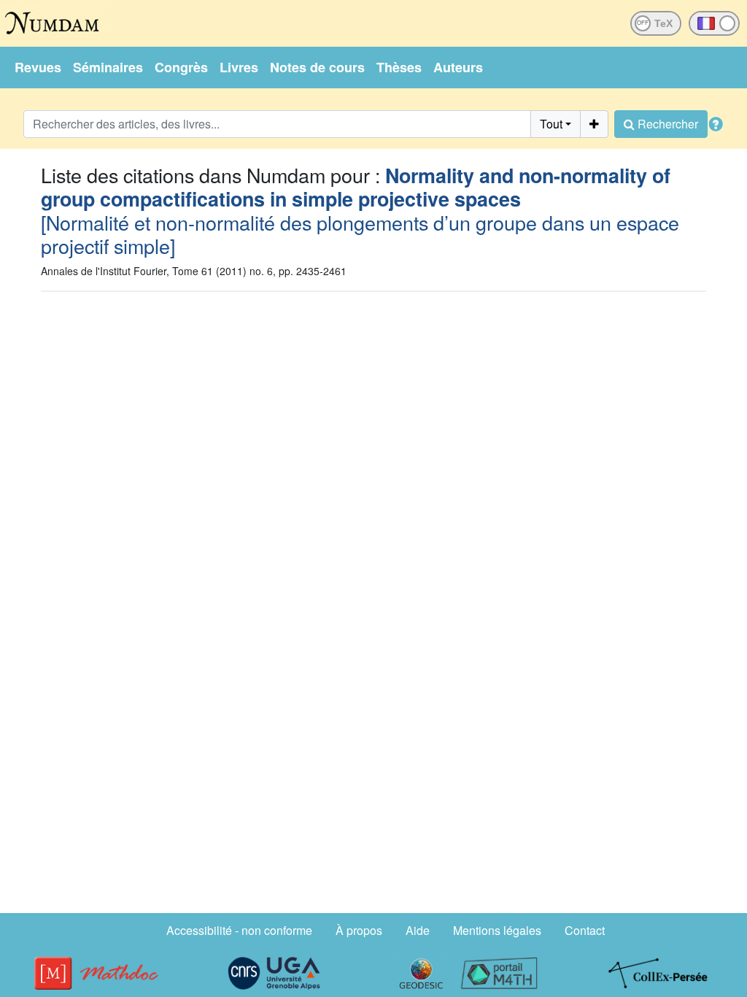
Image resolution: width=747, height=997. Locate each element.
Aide (418, 930)
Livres (239, 67)
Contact (585, 930)
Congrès (181, 67)
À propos (359, 930)
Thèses (399, 67)
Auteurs (458, 67)
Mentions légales (497, 930)
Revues (38, 67)
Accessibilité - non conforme (239, 930)
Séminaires (108, 67)
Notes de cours (317, 67)
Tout (551, 123)
